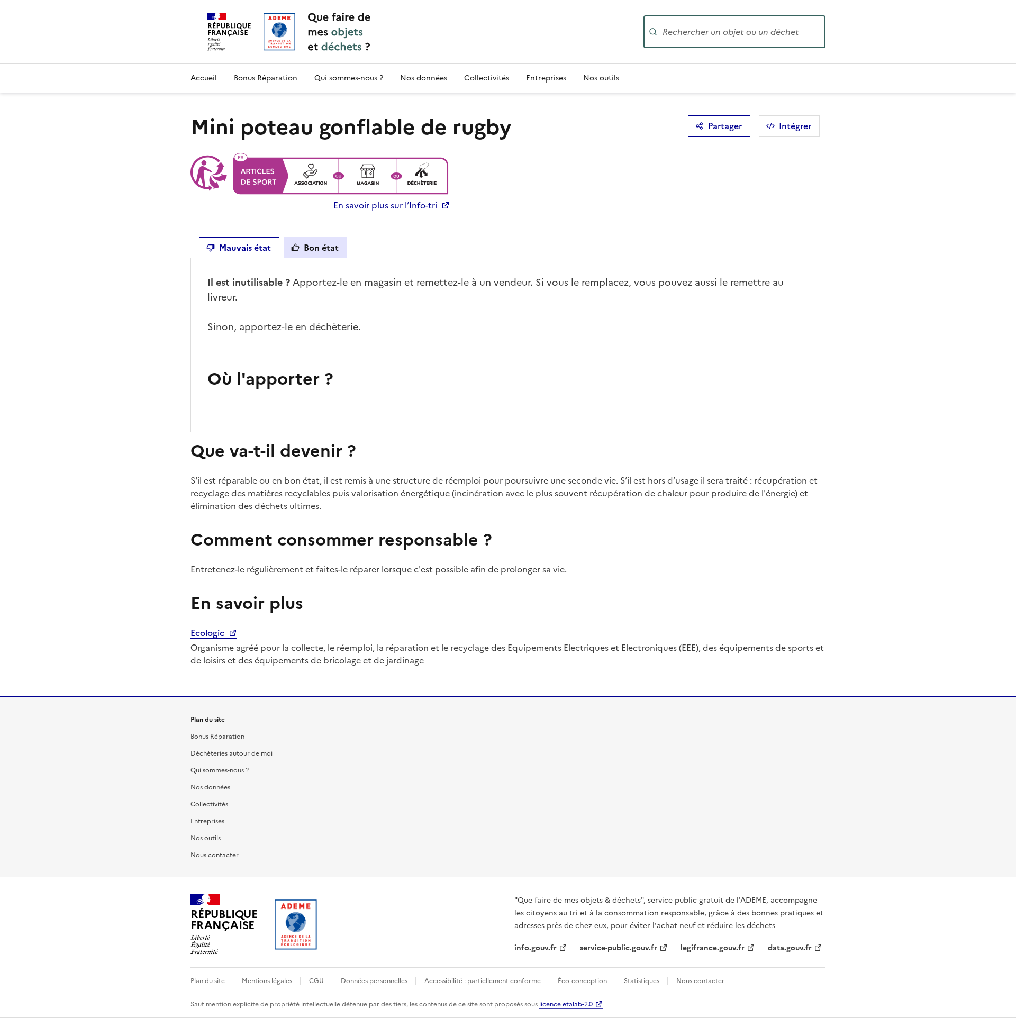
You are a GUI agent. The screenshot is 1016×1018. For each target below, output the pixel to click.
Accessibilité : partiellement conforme (483, 981)
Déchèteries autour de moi (231, 753)
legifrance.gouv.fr (713, 947)
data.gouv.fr (790, 947)
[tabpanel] (508, 345)
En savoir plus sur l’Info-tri (385, 205)
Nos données (423, 78)
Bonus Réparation (265, 78)
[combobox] (742, 32)
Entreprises (546, 78)
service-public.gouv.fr (618, 947)
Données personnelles (375, 981)
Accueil (203, 78)
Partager (725, 126)
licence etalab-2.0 (566, 1004)
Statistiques (642, 981)
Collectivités (486, 78)
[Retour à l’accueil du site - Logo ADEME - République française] (296, 924)
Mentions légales (268, 981)
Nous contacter (214, 855)
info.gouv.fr (535, 947)
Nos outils (601, 78)
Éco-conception (583, 981)
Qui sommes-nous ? (348, 78)
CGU (317, 981)
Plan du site (208, 981)
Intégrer (795, 126)
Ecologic (208, 632)
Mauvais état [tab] (245, 247)
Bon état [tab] (321, 247)
